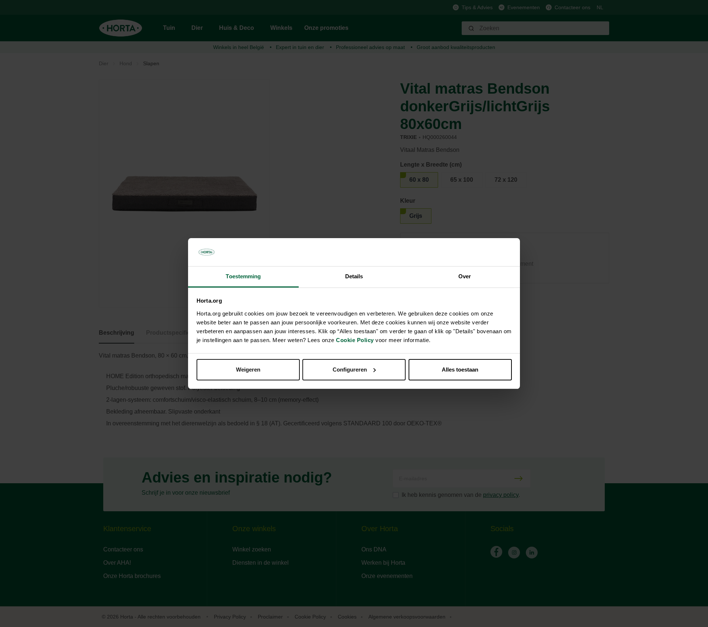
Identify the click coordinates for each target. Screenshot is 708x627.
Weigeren (248, 369)
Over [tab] (464, 276)
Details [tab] (354, 276)
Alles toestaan (460, 369)
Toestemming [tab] (243, 276)
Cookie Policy (355, 340)
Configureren (350, 369)
